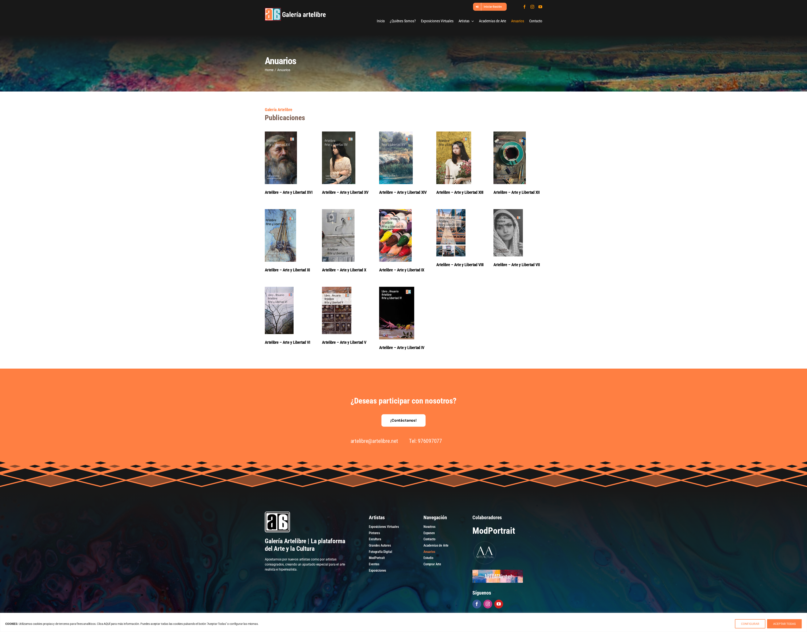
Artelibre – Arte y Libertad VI (287, 342)
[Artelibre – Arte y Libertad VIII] (460, 232)
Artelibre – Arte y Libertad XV (345, 192)
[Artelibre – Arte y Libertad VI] (289, 310)
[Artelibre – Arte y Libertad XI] (289, 235)
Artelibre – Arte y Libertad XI (287, 269)
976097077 (430, 441)
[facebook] (524, 7)
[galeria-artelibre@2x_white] (295, 9)
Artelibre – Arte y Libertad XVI (288, 192)
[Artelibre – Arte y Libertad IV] (403, 313)
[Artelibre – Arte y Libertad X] (346, 235)
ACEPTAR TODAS (784, 623)
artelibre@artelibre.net (374, 441)
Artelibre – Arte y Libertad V (344, 342)
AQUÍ (107, 623)
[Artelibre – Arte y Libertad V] (346, 310)
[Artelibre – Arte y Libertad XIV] (403, 157)
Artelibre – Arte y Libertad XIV (403, 192)
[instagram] (532, 7)
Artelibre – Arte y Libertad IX (401, 269)
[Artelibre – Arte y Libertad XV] (346, 157)
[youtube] (540, 7)
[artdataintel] (497, 571)
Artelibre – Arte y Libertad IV (402, 347)
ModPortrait (493, 531)
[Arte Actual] (485, 542)
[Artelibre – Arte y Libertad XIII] (460, 157)
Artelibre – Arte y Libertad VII (516, 264)
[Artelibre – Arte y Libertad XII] (517, 157)
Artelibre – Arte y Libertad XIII (459, 192)
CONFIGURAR (750, 623)
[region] (403, 622)
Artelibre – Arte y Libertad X (344, 269)
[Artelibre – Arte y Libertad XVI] (289, 157)
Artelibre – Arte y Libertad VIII (459, 264)
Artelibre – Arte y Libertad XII (516, 192)
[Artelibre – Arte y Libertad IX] (403, 235)
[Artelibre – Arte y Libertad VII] (517, 232)
